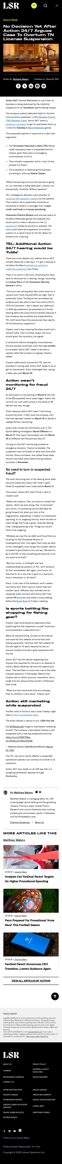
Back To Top (55, 996)
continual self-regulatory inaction (22, 198)
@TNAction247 (17, 726)
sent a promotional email (26, 715)
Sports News (10, 19)
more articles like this (30, 833)
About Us (39, 822)
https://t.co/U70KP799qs (18, 737)
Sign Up (34, 5)
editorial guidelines (20, 822)
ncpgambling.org (35, 1032)
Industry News (21, 872)
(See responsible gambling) (37, 1036)
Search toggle (45, 5)
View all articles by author (31, 980)
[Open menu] (57, 6)
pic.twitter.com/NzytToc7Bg (19, 740)
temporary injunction (16, 124)
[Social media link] (18, 86)
